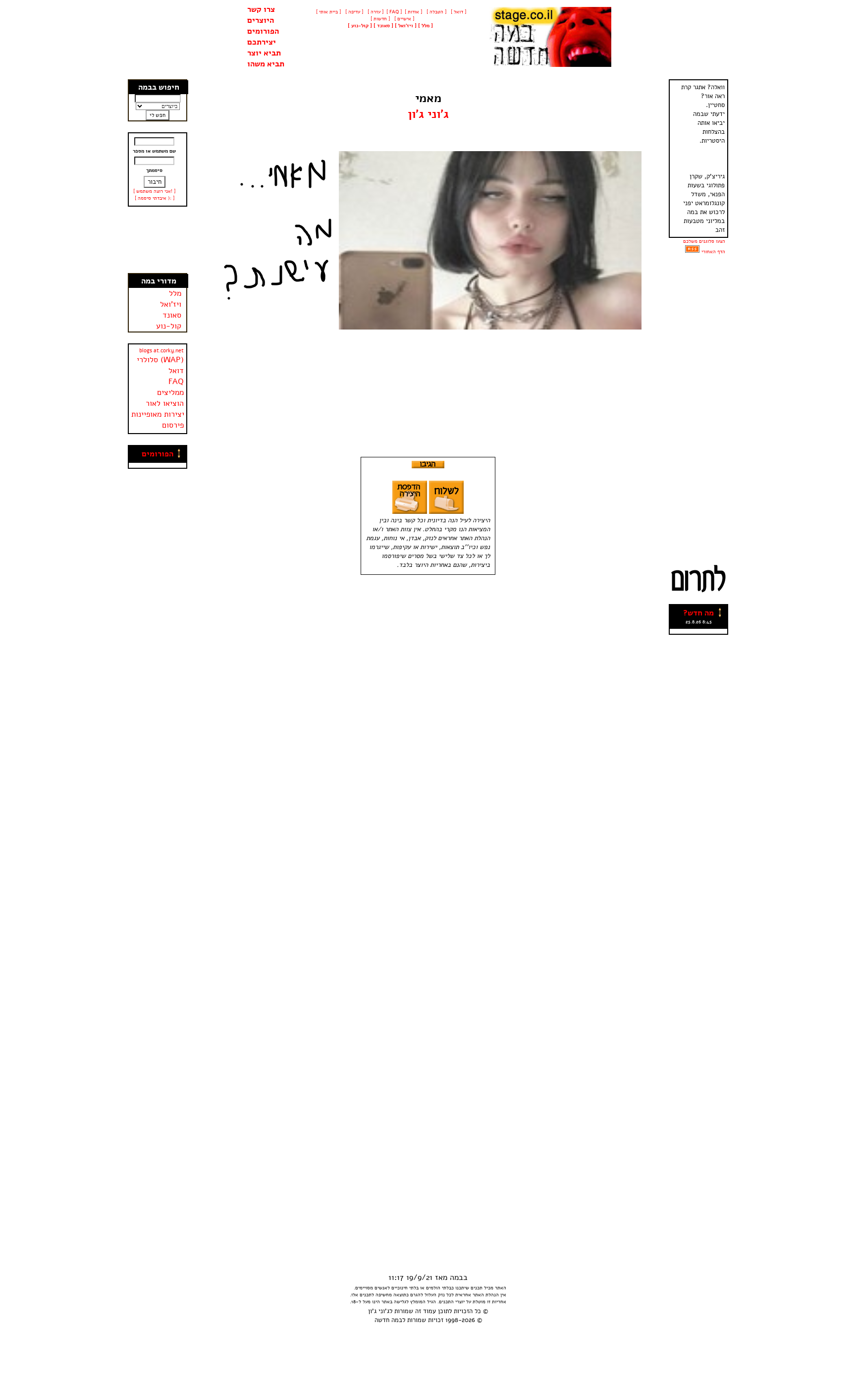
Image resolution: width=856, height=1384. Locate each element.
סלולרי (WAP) (160, 359)
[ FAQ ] (394, 11)
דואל (176, 370)
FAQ (176, 381)
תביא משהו (265, 63)
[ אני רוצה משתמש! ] (154, 191)
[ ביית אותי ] (328, 11)
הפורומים (263, 31)
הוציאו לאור (165, 403)
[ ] (360, 25)
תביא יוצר (264, 53)
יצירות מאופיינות (157, 414)
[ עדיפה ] (353, 11)
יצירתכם (261, 42)
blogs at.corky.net (161, 350)
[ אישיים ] (403, 18)
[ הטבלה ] (435, 11)
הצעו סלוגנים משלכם (704, 241)
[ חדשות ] (379, 18)
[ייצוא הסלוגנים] (692, 251)
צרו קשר (261, 9)
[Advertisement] (158, 240)
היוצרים (260, 20)
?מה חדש (698, 613)
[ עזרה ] (374, 11)
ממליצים (170, 392)
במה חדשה (388, 1320)
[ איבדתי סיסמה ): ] (154, 198)
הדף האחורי (713, 251)
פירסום (173, 425)
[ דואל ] (457, 11)
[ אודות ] (413, 11)
